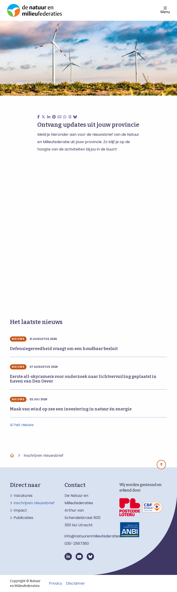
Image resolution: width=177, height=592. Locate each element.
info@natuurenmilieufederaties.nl (94, 536)
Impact (20, 510)
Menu (165, 11)
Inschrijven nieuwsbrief (34, 503)
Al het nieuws (22, 424)
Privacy (55, 583)
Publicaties (23, 518)
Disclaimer (75, 583)
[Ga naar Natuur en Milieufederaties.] (12, 455)
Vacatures (23, 496)
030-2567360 (77, 543)
